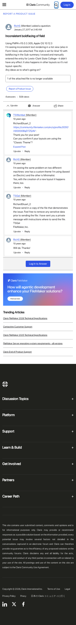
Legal (67, 589)
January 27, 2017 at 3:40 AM (28, 29)
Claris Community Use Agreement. (32, 567)
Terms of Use (53, 589)
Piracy (23, 596)
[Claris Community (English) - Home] (38, 5)
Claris (5, 384)
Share (60, 105)
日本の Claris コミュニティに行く (48, 596)
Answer (36, 105)
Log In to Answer (38, 263)
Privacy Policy (9, 596)
